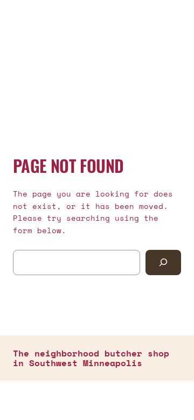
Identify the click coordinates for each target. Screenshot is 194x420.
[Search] (163, 262)
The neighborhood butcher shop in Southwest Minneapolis (91, 358)
